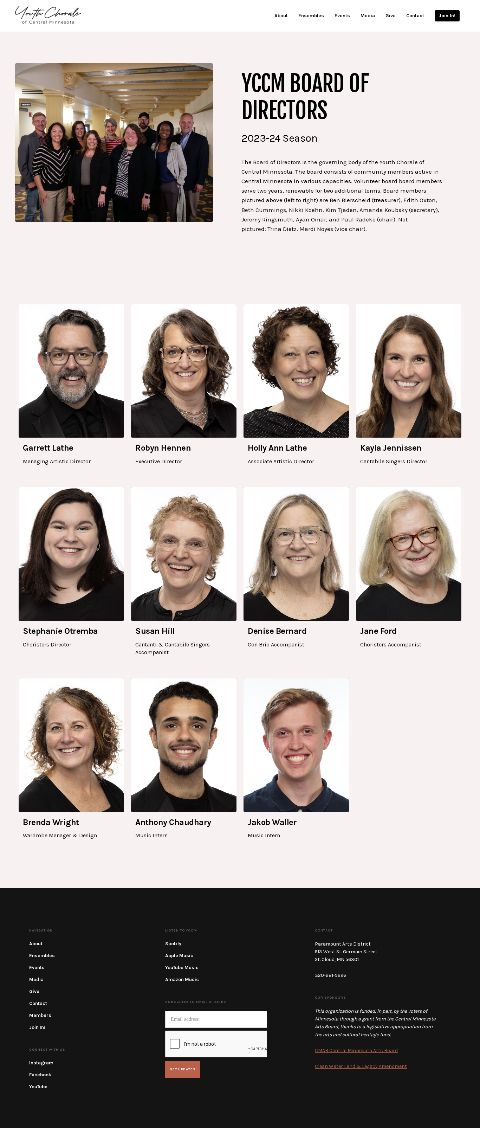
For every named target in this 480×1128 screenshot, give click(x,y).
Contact (38, 1003)
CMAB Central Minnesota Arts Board (356, 1050)
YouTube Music (182, 968)
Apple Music (179, 956)
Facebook (40, 1075)
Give (34, 991)
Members (40, 1015)
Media (36, 979)
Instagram (41, 1063)
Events (37, 968)
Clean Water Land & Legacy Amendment (361, 1066)
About (36, 944)
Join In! (37, 1027)
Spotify (173, 944)
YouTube (38, 1087)
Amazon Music (182, 979)
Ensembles (42, 956)
